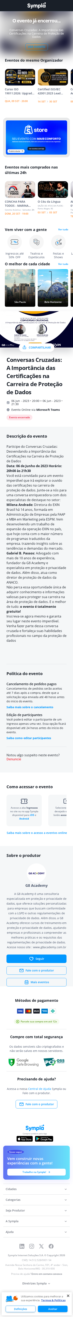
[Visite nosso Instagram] (31, 1246)
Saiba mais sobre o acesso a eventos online (37, 833)
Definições (20, 1309)
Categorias (13, 1200)
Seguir (39, 959)
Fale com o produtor (40, 970)
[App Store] (25, 1139)
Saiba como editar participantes (28, 738)
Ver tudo (63, 229)
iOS (32, 815)
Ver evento (36, 47)
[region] (37, 1303)
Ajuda (10, 1232)
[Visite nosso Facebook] (51, 1246)
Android (24, 818)
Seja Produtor (15, 1210)
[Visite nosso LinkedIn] (21, 1246)
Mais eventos (40, 982)
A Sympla (12, 1221)
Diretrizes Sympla (34, 1283)
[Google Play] (44, 1139)
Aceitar (52, 1309)
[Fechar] (68, 1295)
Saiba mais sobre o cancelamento (29, 707)
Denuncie (13, 759)
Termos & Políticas (53, 1300)
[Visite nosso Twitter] (41, 1246)
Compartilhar (40, 347)
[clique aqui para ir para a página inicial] (36, 5)
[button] (11, 1299)
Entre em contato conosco (46, 1274)
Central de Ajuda (39, 1089)
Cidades (11, 1189)
